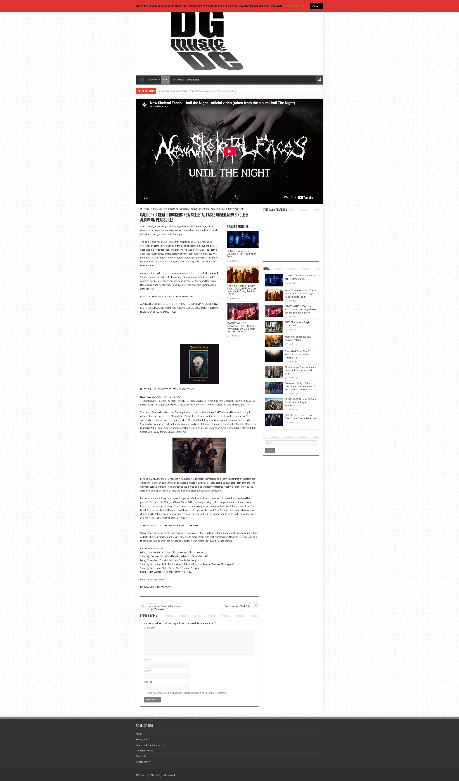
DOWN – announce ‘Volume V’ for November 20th (241, 254)
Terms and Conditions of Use (151, 745)
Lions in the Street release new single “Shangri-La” (164, 606)
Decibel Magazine (203, 242)
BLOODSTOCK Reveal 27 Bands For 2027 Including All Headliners (301, 402)
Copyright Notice (144, 750)
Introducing (193, 79)
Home (145, 208)
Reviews (153, 79)
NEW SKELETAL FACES (160, 587)
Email (147, 670)
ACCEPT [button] (317, 5)
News (166, 79)
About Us (140, 734)
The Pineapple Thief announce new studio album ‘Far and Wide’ (300, 370)
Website (148, 681)
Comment (150, 627)
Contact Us (141, 756)
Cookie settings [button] (296, 5)
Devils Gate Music (142, 79)
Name (148, 659)
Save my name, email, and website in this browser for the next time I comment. (187, 693)
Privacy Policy (143, 739)
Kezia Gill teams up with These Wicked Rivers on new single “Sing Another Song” (198, 91)
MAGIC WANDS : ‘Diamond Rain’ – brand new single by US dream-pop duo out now (241, 327)
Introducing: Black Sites (238, 605)
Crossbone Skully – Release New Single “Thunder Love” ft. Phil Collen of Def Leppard (300, 386)
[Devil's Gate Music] (229, 39)
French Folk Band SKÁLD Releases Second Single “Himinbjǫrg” (297, 354)
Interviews (177, 79)
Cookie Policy (143, 761)
